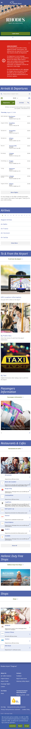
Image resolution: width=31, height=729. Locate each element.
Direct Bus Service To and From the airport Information (12, 339)
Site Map (3, 707)
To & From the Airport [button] (14, 259)
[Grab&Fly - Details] (28, 537)
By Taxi (3, 375)
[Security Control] (15, 415)
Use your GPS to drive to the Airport (10, 299)
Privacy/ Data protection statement (10, 709)
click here (25, 69)
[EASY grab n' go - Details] (28, 511)
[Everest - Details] (28, 517)
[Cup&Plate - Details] (28, 504)
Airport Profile (4, 681)
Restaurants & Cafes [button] (14, 448)
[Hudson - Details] (28, 641)
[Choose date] (2, 98)
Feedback (18, 676)
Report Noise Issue (21, 678)
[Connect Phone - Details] (28, 634)
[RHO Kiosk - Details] (28, 647)
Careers (3, 686)
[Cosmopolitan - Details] (28, 497)
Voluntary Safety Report (22, 681)
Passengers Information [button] (14, 397)
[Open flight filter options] (29, 98)
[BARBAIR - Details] (28, 627)
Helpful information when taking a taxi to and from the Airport (14, 378)
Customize (13, 726)
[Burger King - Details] (28, 490)
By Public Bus (6, 335)
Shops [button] (14, 599)
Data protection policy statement (16, 707)
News (2, 693)
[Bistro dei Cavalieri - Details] (28, 483)
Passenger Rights (5, 684)
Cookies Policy (26, 709)
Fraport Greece (5, 678)
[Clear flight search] (29, 93)
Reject (20, 726)
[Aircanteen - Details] (28, 477)
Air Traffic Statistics (6, 676)
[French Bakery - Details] (28, 524)
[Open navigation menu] (1, 2)
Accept (27, 726)
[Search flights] (1, 93)
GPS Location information (11, 297)
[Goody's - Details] (28, 531)
